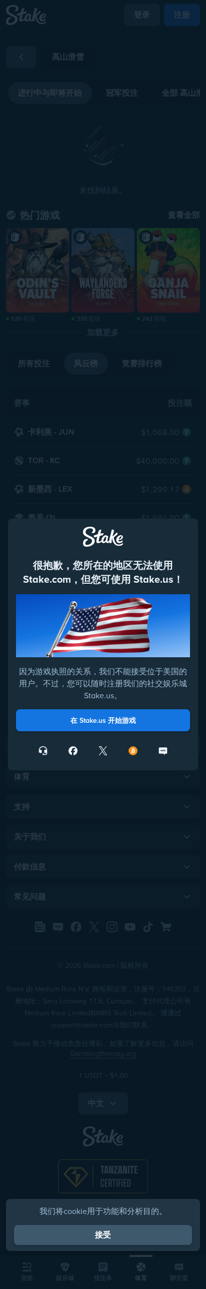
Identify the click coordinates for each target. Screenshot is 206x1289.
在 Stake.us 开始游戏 (103, 720)
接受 (103, 1234)
